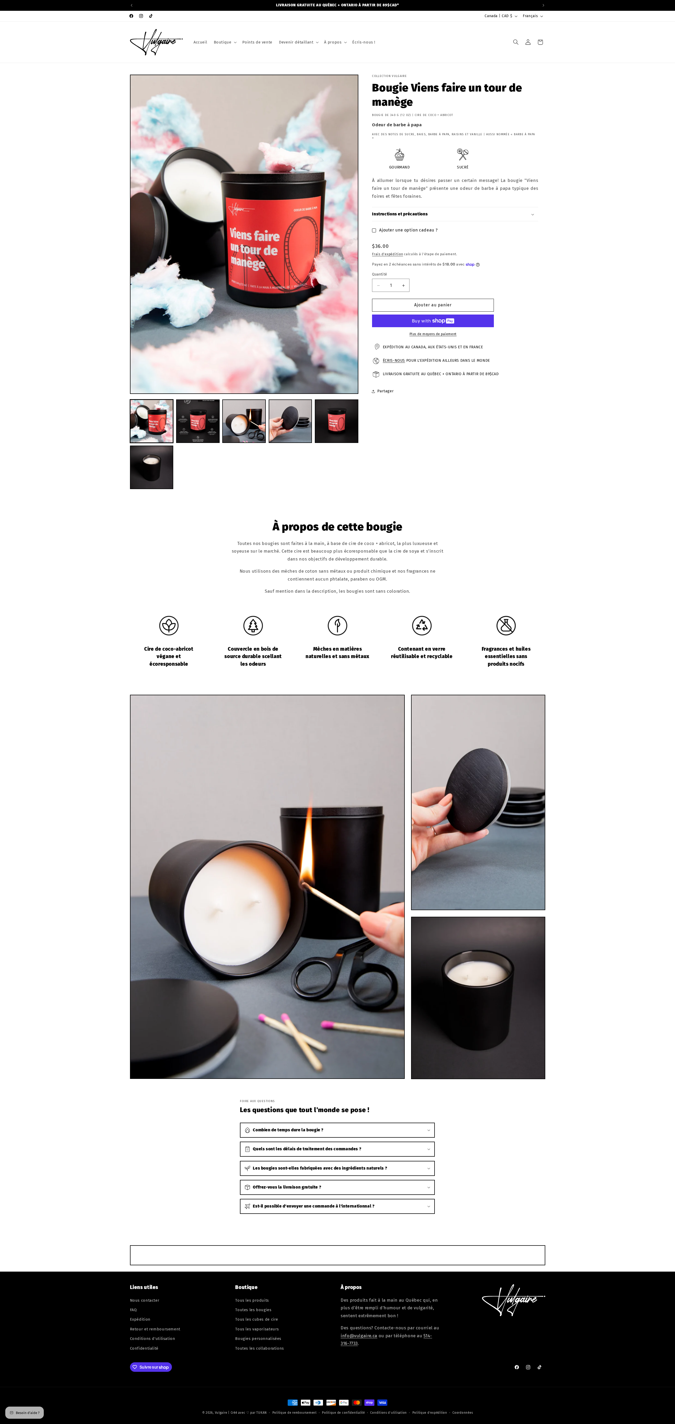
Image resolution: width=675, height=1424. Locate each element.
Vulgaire (221, 1413)
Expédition (140, 1319)
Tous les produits (252, 1300)
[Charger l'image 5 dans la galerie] (336, 421)
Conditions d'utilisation (152, 1338)
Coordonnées (462, 1413)
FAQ (133, 1309)
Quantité (379, 274)
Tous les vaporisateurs (257, 1329)
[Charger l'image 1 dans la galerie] (151, 421)
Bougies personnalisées (258, 1338)
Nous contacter (145, 1300)
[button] (224, 42)
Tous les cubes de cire (256, 1319)
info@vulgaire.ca (359, 1335)
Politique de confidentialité (343, 1413)
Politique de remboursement (294, 1413)
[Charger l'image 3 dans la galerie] (244, 421)
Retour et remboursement (155, 1329)
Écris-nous (394, 361)
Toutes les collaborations (259, 1348)
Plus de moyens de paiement (433, 334)
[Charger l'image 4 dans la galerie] (290, 421)
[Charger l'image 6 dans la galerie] (151, 467)
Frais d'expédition (387, 254)
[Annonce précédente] (131, 5)
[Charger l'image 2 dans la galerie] (198, 421)
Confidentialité (144, 1348)
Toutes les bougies (253, 1309)
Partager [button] (385, 391)
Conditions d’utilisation (388, 1413)
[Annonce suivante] (543, 5)
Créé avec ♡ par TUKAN (249, 1413)
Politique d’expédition (429, 1413)
